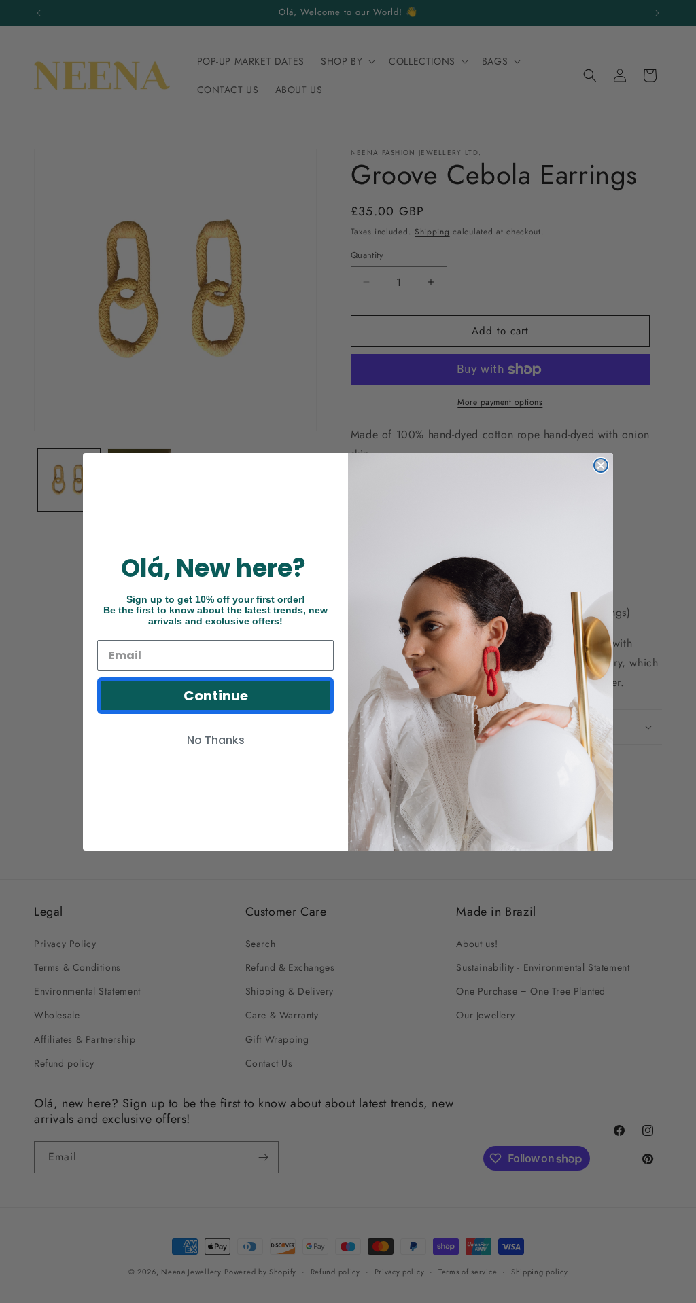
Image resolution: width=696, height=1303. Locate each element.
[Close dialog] (601, 465)
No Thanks (216, 740)
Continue (216, 695)
